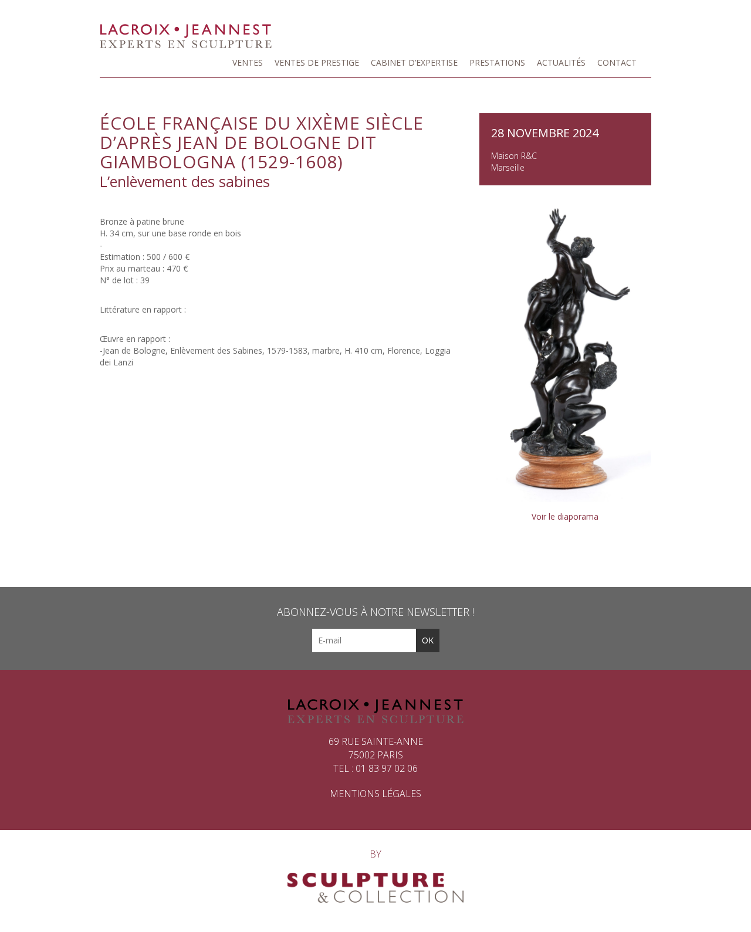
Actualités (561, 62)
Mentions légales (375, 793)
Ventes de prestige (317, 62)
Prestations (497, 62)
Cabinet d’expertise (414, 62)
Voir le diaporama (565, 516)
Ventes (247, 62)
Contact (617, 62)
